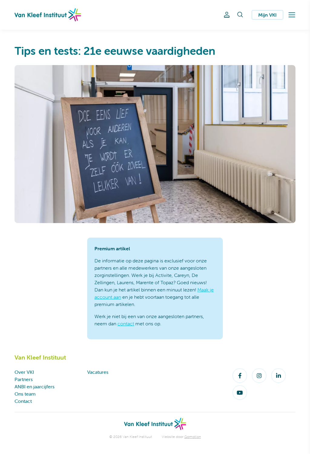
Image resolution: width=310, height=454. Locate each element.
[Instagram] (259, 375)
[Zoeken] (240, 15)
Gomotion (192, 436)
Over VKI (24, 372)
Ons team (25, 394)
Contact (23, 401)
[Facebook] (239, 375)
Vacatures (97, 372)
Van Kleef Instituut (48, 14)
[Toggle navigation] (291, 14)
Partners (24, 379)
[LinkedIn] (278, 375)
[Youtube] (239, 392)
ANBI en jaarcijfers (34, 386)
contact (125, 324)
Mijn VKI (267, 15)
